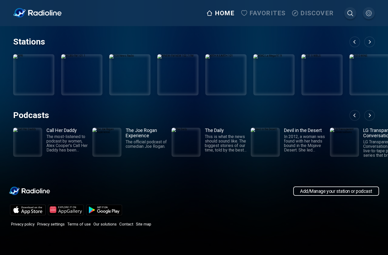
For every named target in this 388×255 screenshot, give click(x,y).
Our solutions (105, 224)
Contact (126, 224)
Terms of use (79, 224)
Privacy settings (51, 224)
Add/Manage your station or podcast (336, 191)
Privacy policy (23, 224)
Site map (143, 224)
